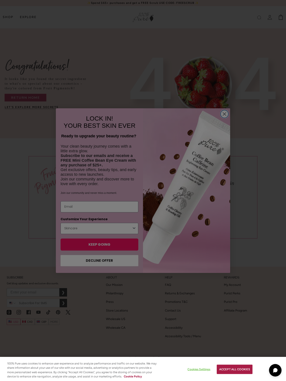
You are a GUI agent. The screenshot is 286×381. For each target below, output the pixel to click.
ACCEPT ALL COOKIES (234, 369)
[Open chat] (275, 370)
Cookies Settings (198, 369)
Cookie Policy (133, 376)
